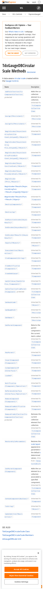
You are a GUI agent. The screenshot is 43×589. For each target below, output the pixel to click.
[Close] (38, 553)
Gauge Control (12, 81)
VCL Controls (17, 14)
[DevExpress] (9, 2)
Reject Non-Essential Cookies (21, 576)
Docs (4, 14)
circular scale (20, 78)
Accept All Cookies (21, 569)
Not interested (30, 53)
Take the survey (13, 53)
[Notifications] (39, 2)
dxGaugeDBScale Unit (11, 539)
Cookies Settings (21, 582)
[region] (21, 569)
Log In (34, 2)
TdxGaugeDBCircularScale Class (16, 531)
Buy (28, 2)
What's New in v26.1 (17, 31)
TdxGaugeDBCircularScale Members (18, 535)
